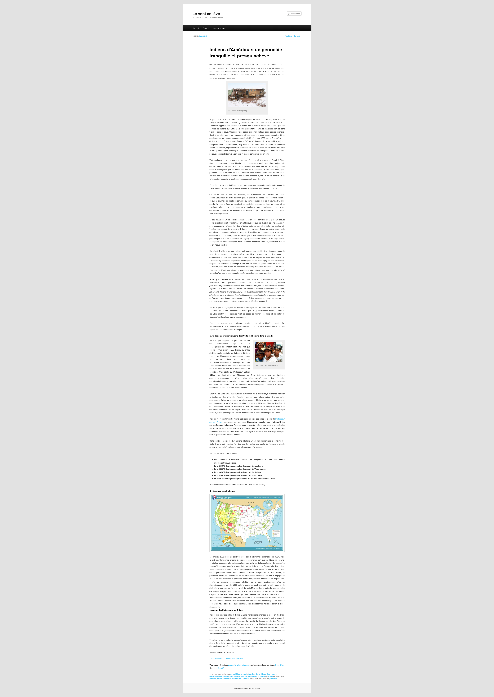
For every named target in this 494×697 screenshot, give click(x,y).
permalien (273, 678)
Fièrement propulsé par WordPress (247, 688)
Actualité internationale (238, 674)
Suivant (298, 36)
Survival (246, 678)
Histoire (274, 674)
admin (270, 676)
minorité (235, 678)
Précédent (287, 36)
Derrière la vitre (219, 28)
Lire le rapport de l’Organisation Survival (226, 658)
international (214, 676)
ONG (240, 678)
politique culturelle (233, 676)
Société (221, 668)
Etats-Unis (279, 665)
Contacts (206, 28)
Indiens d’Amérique (224, 678)
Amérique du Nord (255, 674)
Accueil (196, 28)
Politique (222, 676)
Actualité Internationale (238, 665)
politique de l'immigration (250, 676)
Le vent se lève (206, 13)
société (262, 676)
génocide (212, 678)
